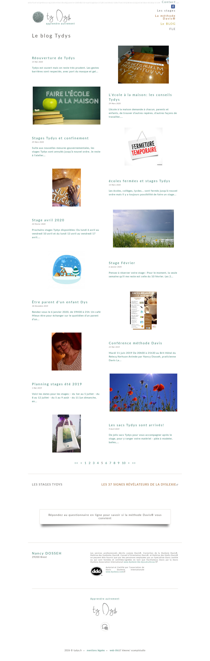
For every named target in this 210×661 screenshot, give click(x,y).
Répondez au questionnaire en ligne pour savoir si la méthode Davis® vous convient (105, 517)
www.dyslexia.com (114, 572)
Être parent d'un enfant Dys (60, 302)
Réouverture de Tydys (53, 58)
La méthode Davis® (165, 17)
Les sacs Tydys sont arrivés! (136, 425)
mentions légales (96, 650)
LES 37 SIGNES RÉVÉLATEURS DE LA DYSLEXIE (138, 484)
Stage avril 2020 (48, 220)
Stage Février (122, 263)
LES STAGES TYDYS (47, 484)
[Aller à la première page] (76, 463)
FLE (172, 29)
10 (124, 463)
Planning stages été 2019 (57, 384)
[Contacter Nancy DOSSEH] (105, 626)
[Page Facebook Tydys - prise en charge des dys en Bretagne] (173, 7)
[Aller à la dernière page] (134, 463)
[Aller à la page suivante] (129, 463)
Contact (169, 2)
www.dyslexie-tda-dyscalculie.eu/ (140, 562)
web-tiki (114, 650)
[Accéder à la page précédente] (81, 463)
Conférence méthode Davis (135, 343)
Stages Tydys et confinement (60, 138)
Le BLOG (168, 24)
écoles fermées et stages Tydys (139, 181)
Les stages (166, 10)
